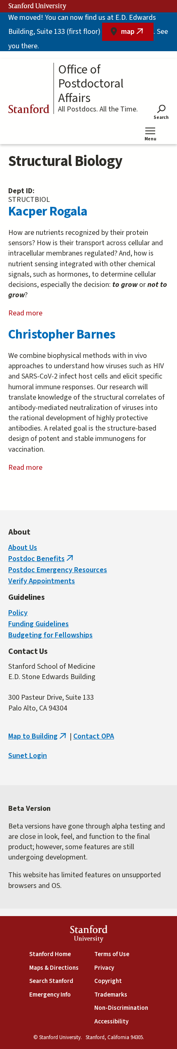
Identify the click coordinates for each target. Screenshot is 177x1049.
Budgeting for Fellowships (50, 635)
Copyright (108, 981)
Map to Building (38, 736)
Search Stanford (51, 981)
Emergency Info (50, 994)
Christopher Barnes (62, 334)
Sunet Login (27, 756)
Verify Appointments (41, 581)
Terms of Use (111, 954)
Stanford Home (50, 954)
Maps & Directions (54, 968)
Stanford (28, 110)
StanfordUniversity (88, 934)
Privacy (104, 968)
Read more (36, 313)
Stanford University (37, 6)
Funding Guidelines (38, 624)
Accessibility (111, 1021)
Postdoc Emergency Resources (57, 570)
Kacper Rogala (47, 211)
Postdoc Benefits (41, 559)
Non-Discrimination (121, 1008)
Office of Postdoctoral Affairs (90, 84)
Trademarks (110, 994)
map (137, 33)
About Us (22, 547)
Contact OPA (93, 736)
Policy (18, 613)
